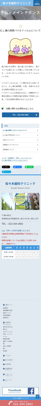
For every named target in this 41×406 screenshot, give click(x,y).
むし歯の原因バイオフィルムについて (15, 130)
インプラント (7, 324)
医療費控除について (8, 369)
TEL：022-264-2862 (20, 115)
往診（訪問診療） (7, 347)
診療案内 (8, 322)
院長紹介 (5, 308)
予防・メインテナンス (7, 335)
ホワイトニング (7, 331)
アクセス (8, 355)
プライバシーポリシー (8, 375)
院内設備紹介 (7, 315)
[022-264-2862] (20, 403)
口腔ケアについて (8, 140)
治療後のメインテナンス (10, 145)
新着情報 (8, 364)
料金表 (5, 351)
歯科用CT (6, 317)
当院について (8, 305)
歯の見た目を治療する (7, 328)
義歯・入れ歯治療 (7, 342)
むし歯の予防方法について (11, 135)
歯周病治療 (6, 339)
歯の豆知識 (8, 360)
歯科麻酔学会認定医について (7, 311)
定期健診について (8, 149)
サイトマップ (8, 380)
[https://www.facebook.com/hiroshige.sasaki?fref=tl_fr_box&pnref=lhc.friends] (20, 391)
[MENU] (37, 3)
